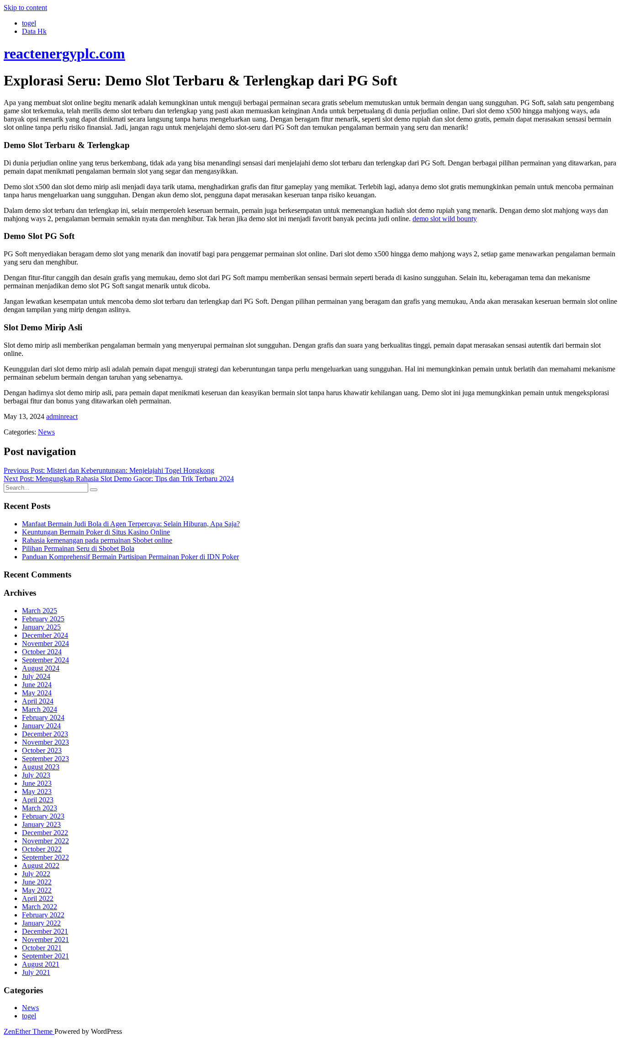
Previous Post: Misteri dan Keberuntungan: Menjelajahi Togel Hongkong (109, 470)
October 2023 (42, 750)
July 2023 (36, 775)
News (46, 432)
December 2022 (45, 833)
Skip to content (25, 7)
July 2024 (36, 676)
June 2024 (37, 684)
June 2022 (37, 882)
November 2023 (45, 742)
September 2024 (45, 660)
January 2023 (41, 824)
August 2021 (40, 964)
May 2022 (37, 890)
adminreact (62, 416)
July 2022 (36, 874)
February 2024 (43, 717)
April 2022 (37, 898)
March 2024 (39, 709)
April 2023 (37, 800)
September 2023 (45, 758)
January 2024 (41, 726)
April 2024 (37, 701)
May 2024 (37, 693)
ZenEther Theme (29, 1031)
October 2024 (42, 652)
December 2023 (45, 734)
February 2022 (43, 915)
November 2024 (45, 643)
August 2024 (40, 668)
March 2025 (39, 610)
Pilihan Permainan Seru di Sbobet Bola (78, 548)
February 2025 (43, 619)
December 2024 (45, 635)
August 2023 (40, 767)
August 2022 (40, 865)
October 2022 (42, 849)
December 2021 (45, 931)
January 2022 (41, 923)
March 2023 (39, 808)
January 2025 (41, 627)
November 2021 (45, 939)
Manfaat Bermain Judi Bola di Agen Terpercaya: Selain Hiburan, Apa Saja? (131, 524)
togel (29, 23)
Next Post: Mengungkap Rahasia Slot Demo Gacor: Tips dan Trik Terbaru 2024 (119, 478)
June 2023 (37, 783)
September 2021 (45, 956)
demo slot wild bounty (444, 218)
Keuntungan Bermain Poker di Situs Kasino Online (96, 532)
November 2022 (45, 841)
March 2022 (39, 907)
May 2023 (37, 791)
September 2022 (45, 857)
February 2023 (43, 816)
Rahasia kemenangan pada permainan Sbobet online (97, 540)
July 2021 (36, 972)
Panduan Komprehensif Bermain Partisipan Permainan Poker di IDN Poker (130, 557)
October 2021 (42, 948)
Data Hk (34, 31)
